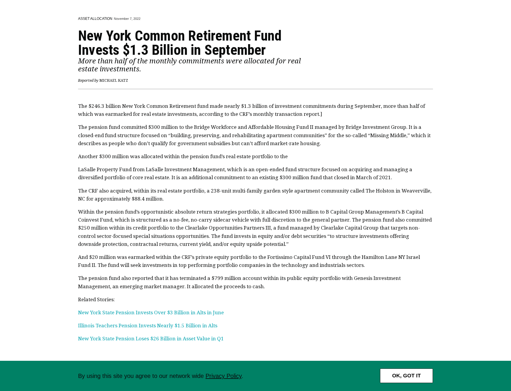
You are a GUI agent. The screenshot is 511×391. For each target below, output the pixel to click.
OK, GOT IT (406, 376)
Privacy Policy (224, 376)
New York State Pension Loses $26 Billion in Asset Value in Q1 (151, 339)
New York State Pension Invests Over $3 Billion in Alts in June (151, 312)
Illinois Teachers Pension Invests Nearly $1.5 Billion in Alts (147, 325)
